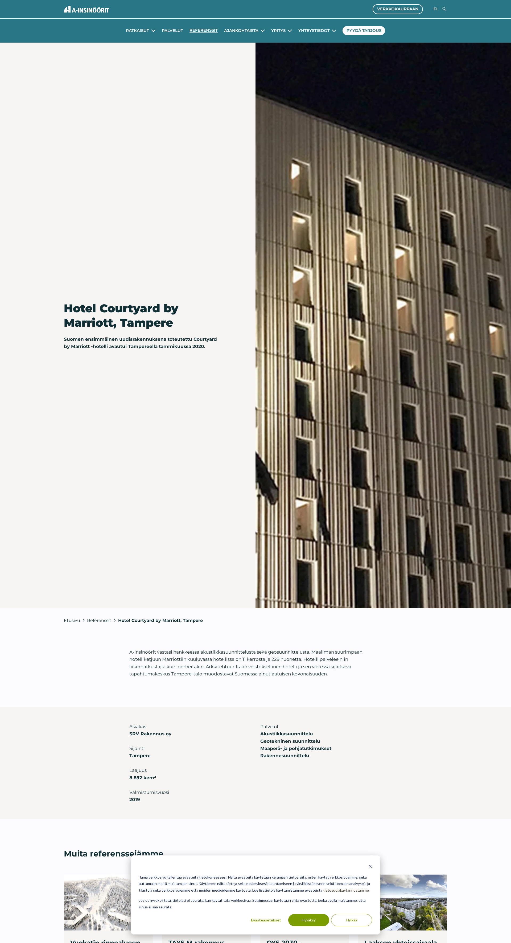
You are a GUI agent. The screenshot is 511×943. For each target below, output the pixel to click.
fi (436, 9)
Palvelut (172, 30)
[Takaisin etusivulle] (86, 9)
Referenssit (203, 30)
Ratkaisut (137, 30)
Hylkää (351, 920)
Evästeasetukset (266, 920)
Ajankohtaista (241, 30)
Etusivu (72, 620)
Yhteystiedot (314, 30)
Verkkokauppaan (397, 9)
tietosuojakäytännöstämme (346, 890)
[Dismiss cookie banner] (370, 867)
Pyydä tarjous (364, 30)
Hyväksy (309, 920)
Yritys (278, 30)
